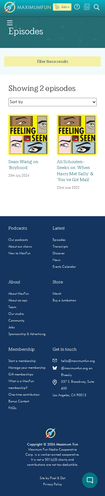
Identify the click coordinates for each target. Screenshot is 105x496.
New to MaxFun (19, 253)
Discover (59, 253)
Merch (57, 294)
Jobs (11, 327)
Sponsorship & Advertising (27, 334)
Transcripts (60, 246)
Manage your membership (27, 368)
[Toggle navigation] (9, 22)
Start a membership (22, 361)
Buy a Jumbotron (64, 300)
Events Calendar (64, 267)
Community (16, 320)
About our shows (20, 246)
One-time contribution (23, 394)
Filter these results (52, 61)
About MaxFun (18, 294)
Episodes (59, 240)
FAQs (12, 408)
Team (12, 307)
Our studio (16, 314)
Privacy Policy (52, 484)
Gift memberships (20, 374)
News (56, 260)
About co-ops (17, 300)
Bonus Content (18, 401)
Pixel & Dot (57, 478)
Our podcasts (18, 240)
